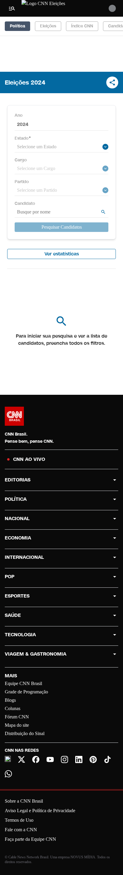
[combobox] (59, 147)
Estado (23, 138)
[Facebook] (35, 759)
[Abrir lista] (105, 147)
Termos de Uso (19, 820)
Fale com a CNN (21, 829)
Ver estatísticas (61, 253)
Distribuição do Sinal (24, 733)
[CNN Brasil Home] (54, 8)
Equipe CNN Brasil (23, 683)
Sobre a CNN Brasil (24, 801)
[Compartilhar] (112, 82)
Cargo (21, 160)
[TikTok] (107, 759)
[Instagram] (64, 759)
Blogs (10, 700)
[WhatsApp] (8, 773)
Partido (22, 182)
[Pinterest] (93, 759)
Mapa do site (17, 725)
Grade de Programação (26, 691)
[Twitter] (21, 759)
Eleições (48, 26)
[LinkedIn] (78, 759)
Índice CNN (82, 26)
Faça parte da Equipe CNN (30, 839)
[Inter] (8, 759)
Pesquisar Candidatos (61, 227)
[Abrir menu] (12, 8)
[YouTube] (50, 759)
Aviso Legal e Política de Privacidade (40, 810)
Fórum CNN (17, 716)
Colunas (12, 708)
